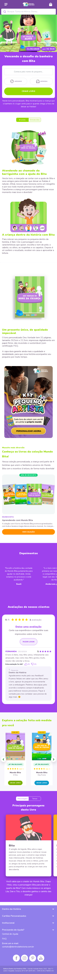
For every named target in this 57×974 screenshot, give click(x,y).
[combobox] (28, 12)
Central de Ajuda (10, 933)
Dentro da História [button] (11, 909)
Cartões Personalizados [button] (14, 915)
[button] (3, 759)
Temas (34, 799)
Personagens (23, 799)
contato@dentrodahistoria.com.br (18, 946)
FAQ (4, 938)
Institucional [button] (8, 922)
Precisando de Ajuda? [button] (13, 929)
